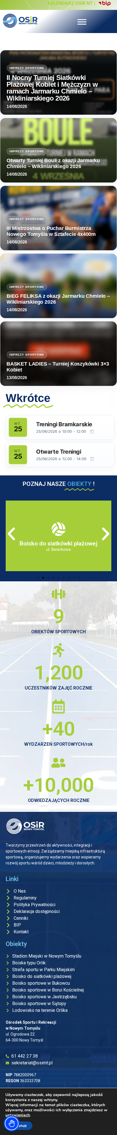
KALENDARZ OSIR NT (70, 3)
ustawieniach (17, 1115)
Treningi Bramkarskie (64, 424)
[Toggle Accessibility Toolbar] (11, 1123)
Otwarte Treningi (58, 451)
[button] (11, 533)
